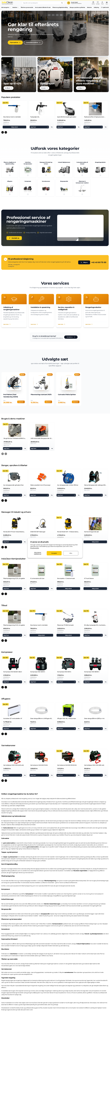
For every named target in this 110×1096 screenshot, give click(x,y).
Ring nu (85, 262)
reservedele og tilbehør (32, 963)
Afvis (70, 553)
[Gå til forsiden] (10, 3)
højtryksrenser (7, 821)
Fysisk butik (106, 7)
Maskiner (14, 7)
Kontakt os (15, 238)
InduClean (4, 802)
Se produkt (21, 401)
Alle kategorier (5, 7)
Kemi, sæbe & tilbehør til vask (42, 7)
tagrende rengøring (37, 985)
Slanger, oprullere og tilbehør (77, 7)
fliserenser (68, 925)
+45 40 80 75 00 (98, 262)
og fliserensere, (62, 924)
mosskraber (8, 1002)
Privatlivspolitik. (34, 548)
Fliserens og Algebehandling (60, 7)
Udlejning (96, 7)
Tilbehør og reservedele (27, 7)
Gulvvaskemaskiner (32, 42)
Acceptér (54, 553)
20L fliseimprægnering (25, 886)
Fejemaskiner (14, 42)
